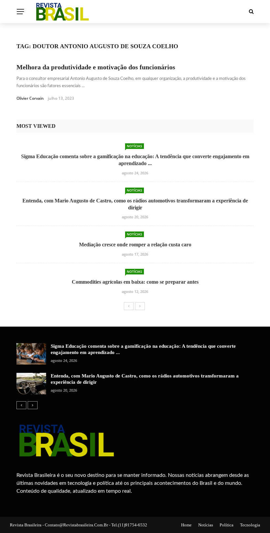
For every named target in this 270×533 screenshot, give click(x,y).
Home (186, 524)
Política (226, 524)
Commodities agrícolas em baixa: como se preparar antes (135, 282)
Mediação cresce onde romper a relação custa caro (135, 244)
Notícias (134, 146)
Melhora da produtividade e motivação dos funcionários (95, 67)
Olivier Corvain (30, 98)
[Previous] (129, 306)
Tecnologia (250, 524)
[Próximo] (140, 306)
